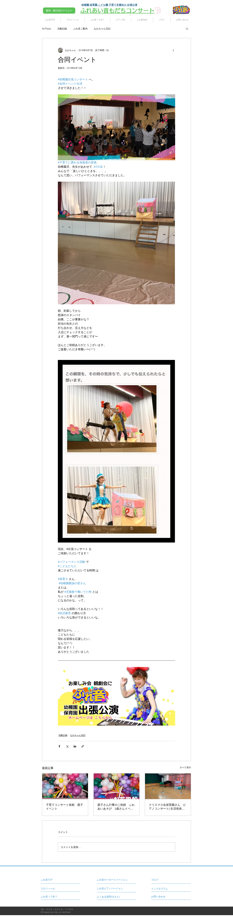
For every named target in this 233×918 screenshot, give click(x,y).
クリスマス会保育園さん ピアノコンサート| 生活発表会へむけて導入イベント (167, 807)
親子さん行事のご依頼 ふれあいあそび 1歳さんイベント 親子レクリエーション (116, 807)
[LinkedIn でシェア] (74, 746)
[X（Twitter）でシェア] (67, 746)
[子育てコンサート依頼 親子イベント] (65, 786)
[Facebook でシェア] (59, 746)
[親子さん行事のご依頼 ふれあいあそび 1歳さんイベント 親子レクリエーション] (116, 786)
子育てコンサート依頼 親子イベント (64, 806)
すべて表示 (185, 767)
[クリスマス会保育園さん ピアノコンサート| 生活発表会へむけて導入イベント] (168, 786)
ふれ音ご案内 (80, 28)
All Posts (46, 28)
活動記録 (62, 28)
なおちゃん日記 (102, 28)
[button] (186, 28)
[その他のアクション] (173, 50)
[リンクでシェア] (82, 746)
